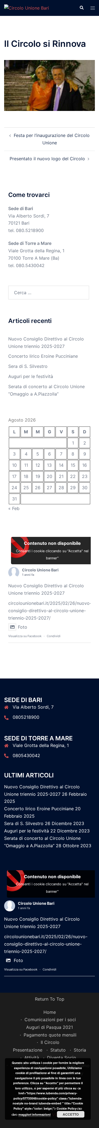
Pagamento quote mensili (50, 1035)
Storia (80, 1050)
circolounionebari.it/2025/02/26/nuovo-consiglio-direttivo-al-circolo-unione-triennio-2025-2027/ (50, 610)
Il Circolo (50, 1042)
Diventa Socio (61, 1057)
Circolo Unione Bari (40, 570)
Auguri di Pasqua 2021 (49, 1027)
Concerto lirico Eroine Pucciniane (43, 356)
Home (49, 1012)
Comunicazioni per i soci (50, 1019)
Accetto (71, 1114)
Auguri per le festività (30, 376)
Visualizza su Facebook (25, 636)
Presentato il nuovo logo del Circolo (47, 158)
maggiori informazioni (34, 1114)
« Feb (14, 508)
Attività (31, 1057)
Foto (22, 627)
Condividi (54, 636)
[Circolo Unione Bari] (26, 7)
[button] (81, 8)
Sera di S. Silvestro (28, 366)
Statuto (58, 1050)
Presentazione (27, 1050)
